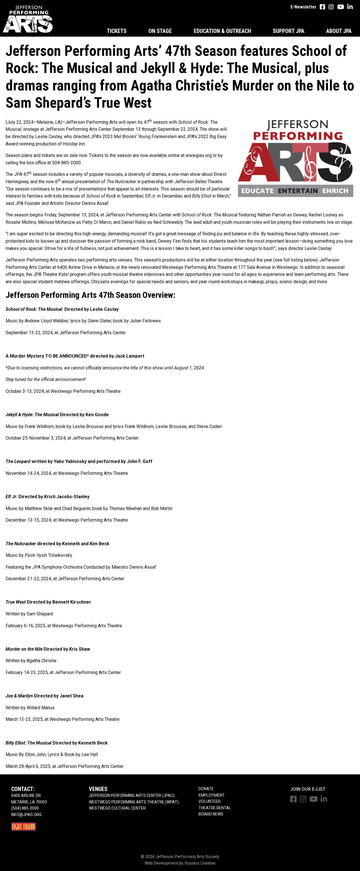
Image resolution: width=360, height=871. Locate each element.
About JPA (339, 31)
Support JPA (288, 31)
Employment (212, 795)
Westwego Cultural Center (117, 808)
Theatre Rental (215, 808)
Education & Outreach (222, 31)
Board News (211, 814)
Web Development (161, 863)
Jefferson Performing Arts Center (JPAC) (132, 795)
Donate (206, 788)
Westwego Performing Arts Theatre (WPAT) (134, 802)
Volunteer (209, 801)
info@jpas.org (26, 814)
